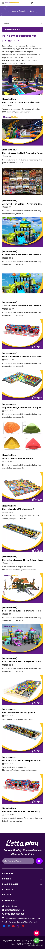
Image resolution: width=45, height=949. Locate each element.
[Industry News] (9, 99)
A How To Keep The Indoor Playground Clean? (22, 204)
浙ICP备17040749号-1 (25, 944)
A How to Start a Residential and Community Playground (22, 305)
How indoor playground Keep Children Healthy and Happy (22, 560)
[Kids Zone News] (10, 150)
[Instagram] (18, 926)
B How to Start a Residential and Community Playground (22, 255)
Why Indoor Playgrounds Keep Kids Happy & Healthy (22, 407)
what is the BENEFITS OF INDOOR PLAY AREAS (22, 356)
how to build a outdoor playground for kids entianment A (22, 662)
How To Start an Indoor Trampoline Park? (21, 102)
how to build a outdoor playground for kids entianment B (22, 611)
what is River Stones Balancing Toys (19, 458)
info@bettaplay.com (14, 910)
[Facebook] (4, 926)
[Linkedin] (9, 926)
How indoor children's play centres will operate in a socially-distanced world (22, 811)
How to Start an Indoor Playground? (18, 712)
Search (41, 23)
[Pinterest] (23, 926)
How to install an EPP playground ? (18, 509)
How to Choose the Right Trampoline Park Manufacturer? (22, 153)
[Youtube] (13, 926)
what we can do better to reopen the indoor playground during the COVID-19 (22, 760)
